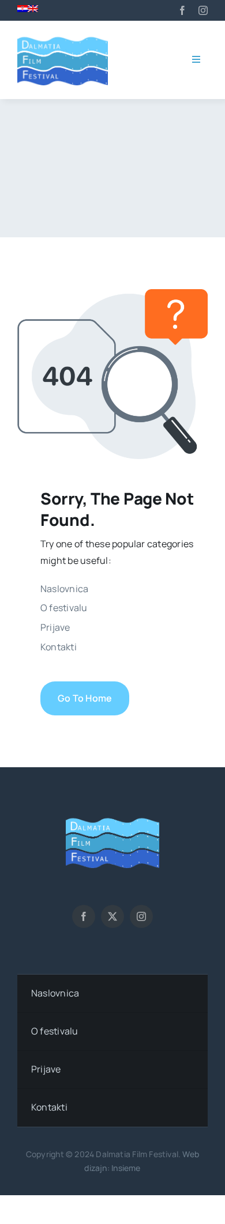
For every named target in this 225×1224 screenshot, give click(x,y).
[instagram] (203, 10)
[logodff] (62, 37)
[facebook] (182, 10)
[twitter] (112, 916)
